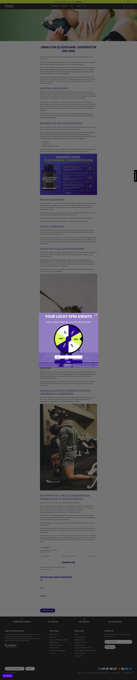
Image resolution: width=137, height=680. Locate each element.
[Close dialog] (96, 314)
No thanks (68, 364)
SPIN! (68, 362)
